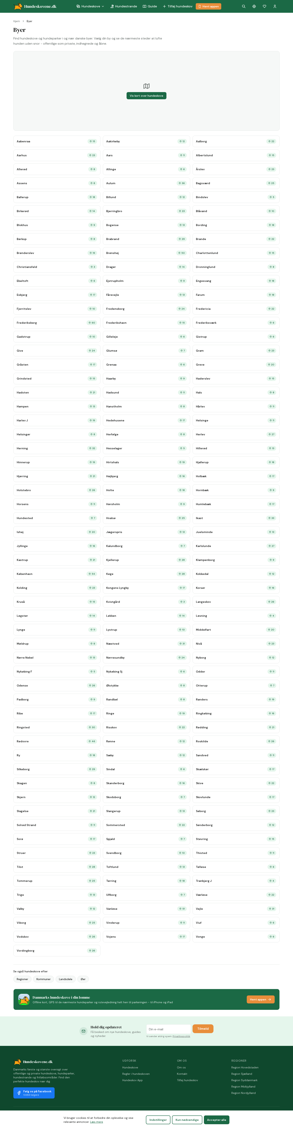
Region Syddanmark (244, 1080)
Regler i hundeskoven (136, 1074)
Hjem (16, 21)
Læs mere (96, 1122)
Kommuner (43, 979)
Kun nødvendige (187, 1120)
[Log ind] (275, 6)
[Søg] (244, 6)
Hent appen (211, 6)
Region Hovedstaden (245, 1067)
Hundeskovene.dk (38, 1061)
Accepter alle (216, 1120)
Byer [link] (29, 21)
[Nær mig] (254, 6)
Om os (181, 1067)
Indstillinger (158, 1120)
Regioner (22, 979)
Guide (152, 6)
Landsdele (65, 979)
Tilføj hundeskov (180, 6)
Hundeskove (91, 6)
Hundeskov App (132, 1080)
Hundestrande (126, 6)
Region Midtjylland (243, 1086)
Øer (83, 979)
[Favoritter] (264, 6)
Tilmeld (203, 1029)
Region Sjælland (241, 1074)
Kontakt (182, 1074)
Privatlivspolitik (181, 1036)
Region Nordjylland (243, 1093)
